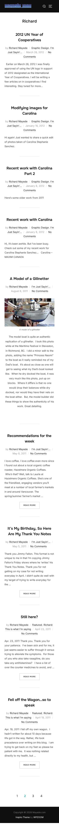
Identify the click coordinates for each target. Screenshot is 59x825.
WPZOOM (38, 817)
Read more (31, 505)
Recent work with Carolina (29, 219)
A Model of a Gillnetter (29, 278)
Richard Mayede (18, 47)
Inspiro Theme (23, 817)
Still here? (29, 617)
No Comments (40, 291)
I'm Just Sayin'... (41, 286)
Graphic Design (40, 47)
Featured (37, 624)
